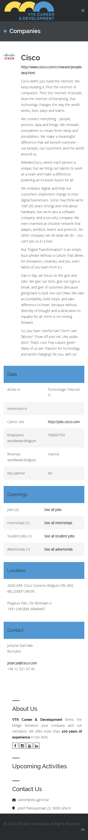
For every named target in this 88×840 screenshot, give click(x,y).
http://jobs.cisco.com (64, 421)
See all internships (58, 522)
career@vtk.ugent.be (33, 799)
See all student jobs (59, 536)
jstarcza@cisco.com (22, 663)
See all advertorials (58, 549)
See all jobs (53, 509)
